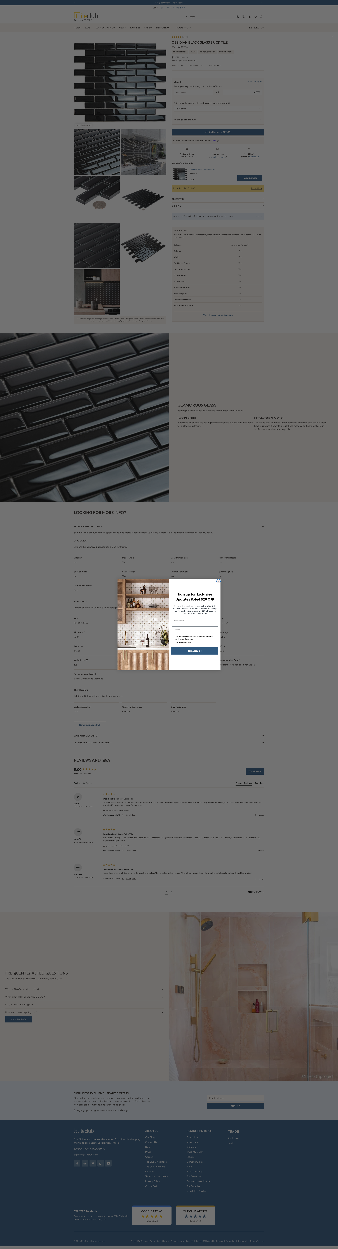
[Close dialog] (218, 581)
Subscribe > (195, 651)
